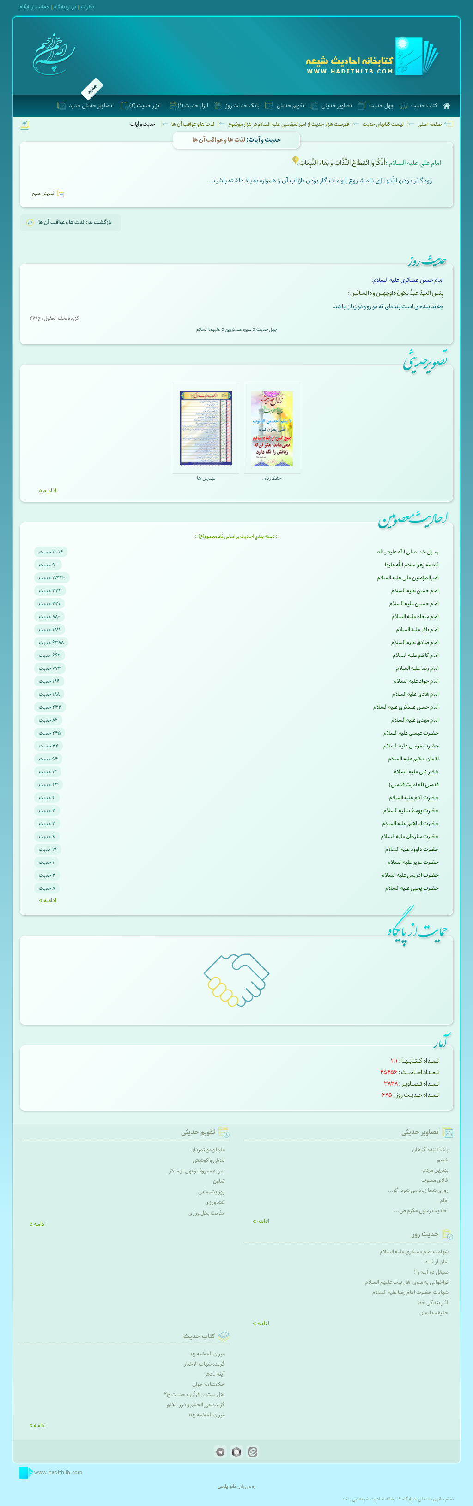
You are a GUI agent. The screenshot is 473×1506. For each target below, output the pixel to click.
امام (444, 1200)
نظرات (87, 7)
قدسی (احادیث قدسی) (414, 784)
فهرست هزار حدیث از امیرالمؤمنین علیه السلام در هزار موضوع (288, 124)
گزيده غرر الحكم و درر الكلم (196, 1404)
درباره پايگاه (65, 7)
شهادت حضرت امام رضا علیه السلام (410, 1292)
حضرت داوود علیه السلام (412, 849)
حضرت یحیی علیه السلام (412, 888)
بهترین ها (206, 478)
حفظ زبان (271, 478)
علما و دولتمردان (207, 1149)
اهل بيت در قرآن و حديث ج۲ (194, 1394)
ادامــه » (47, 490)
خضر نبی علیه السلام (416, 771)
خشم (443, 1159)
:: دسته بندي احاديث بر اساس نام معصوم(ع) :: (237, 536)
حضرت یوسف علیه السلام (411, 810)
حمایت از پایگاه (34, 7)
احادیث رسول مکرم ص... (421, 1210)
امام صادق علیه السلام (415, 642)
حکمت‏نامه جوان (208, 1384)
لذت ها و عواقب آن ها (192, 124)
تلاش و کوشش (209, 1160)
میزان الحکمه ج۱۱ (206, 1414)
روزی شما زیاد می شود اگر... (418, 1190)
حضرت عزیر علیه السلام (413, 862)
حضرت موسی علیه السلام (411, 745)
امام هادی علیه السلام (415, 694)
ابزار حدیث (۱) (193, 105)
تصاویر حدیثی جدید (90, 105)
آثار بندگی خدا (433, 1302)
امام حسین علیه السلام (414, 603)
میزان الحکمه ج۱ (207, 1353)
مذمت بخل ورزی (206, 1212)
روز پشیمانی (211, 1191)
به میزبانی (236, 1486)
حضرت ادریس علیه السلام (410, 875)
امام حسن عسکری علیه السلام (406, 707)
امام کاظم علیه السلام (416, 655)
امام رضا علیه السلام (417, 668)
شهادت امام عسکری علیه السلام (414, 1251)
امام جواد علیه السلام (416, 681)
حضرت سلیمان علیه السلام (410, 836)
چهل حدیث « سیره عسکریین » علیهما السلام (236, 329)
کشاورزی (215, 1202)
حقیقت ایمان (434, 1312)
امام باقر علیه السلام (417, 629)
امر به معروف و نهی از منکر (197, 1170)
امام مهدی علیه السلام (415, 720)
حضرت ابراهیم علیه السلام (410, 823)
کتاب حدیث (424, 105)
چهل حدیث (381, 105)
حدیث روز (425, 1234)
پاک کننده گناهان (430, 1149)
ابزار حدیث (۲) (145, 105)
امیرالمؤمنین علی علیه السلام (408, 577)
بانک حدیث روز (242, 105)
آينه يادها (215, 1374)
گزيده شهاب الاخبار (204, 1364)
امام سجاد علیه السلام (415, 616)
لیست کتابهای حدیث (383, 124)
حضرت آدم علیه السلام (414, 797)
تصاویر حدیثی (336, 105)
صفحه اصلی (430, 124)
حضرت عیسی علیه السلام (411, 733)
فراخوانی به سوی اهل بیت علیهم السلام (407, 1282)
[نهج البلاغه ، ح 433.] (295, 164)
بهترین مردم (436, 1170)
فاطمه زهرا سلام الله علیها (412, 564)
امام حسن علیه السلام (415, 590)
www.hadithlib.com (57, 1472)
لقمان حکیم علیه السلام (413, 758)
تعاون (219, 1181)
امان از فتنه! (436, 1261)
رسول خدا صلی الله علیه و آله (408, 551)
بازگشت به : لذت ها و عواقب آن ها (75, 222)
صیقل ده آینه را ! (431, 1272)
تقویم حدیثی (290, 105)
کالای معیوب (435, 1180)
